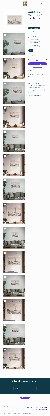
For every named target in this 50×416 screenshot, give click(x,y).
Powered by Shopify (27, 413)
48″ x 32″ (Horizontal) (34, 45)
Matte (31, 50)
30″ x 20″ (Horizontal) (34, 36)
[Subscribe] (35, 388)
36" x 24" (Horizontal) (34, 39)
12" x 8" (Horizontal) (34, 28)
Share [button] (31, 70)
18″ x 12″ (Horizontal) (34, 31)
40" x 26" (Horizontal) (34, 42)
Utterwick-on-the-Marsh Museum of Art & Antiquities (15, 413)
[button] (2, 3)
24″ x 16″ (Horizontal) (34, 33)
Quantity (30, 53)
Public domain (37, 95)
